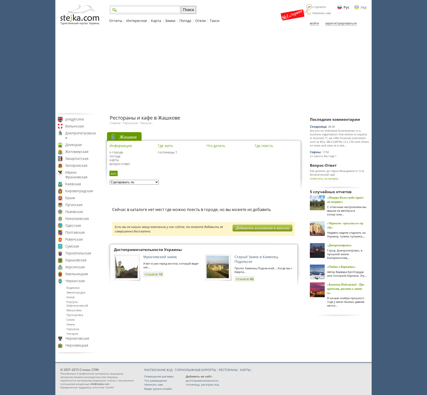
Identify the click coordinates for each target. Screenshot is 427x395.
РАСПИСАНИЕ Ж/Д (158, 370)
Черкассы (72, 329)
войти (314, 23)
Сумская (72, 246)
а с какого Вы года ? (323, 156)
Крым (70, 197)
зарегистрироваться (341, 23)
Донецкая (73, 144)
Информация (120, 145)
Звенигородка (75, 292)
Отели (200, 20)
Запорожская (76, 165)
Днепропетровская (80, 135)
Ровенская (74, 239)
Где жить (165, 145)
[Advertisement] (213, 69)
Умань (70, 324)
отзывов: (153, 274)
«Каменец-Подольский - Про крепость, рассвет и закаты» (345, 288)
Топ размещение (155, 380)
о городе (116, 152)
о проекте (319, 7)
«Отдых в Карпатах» (341, 267)
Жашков (145, 123)
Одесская (73, 225)
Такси (214, 20)
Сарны (315, 152)
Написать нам (321, 13)
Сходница (318, 126)
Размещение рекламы (158, 376)
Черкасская (75, 280)
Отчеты (115, 20)
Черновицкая (76, 345)
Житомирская (76, 151)
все (113, 173)
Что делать (215, 145)
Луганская (74, 204)
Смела (70, 319)
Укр (364, 7)
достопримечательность (202, 380)
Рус (346, 7)
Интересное (136, 20)
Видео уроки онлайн (158, 389)
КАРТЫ (245, 370)
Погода (185, 20)
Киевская (73, 184)
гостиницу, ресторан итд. (202, 384)
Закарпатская (76, 158)
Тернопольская (78, 253)
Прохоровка (74, 315)
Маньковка (74, 310)
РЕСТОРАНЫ (228, 370)
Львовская (74, 211)
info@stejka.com (99, 384)
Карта (156, 20)
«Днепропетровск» (339, 245)
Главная (115, 123)
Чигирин (72, 333)
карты (114, 160)
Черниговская (77, 338)
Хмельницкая (76, 273)
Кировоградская (79, 190)
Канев (70, 297)
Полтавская (75, 232)
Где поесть (264, 145)
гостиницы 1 (167, 152)
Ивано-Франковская (76, 174)
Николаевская (77, 218)
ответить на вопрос (324, 178)
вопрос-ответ (119, 164)
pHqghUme (74, 119)
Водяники (73, 288)
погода (114, 156)
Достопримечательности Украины (148, 249)
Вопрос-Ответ (323, 165)
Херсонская (75, 267)
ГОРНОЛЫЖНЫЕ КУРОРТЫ (195, 370)
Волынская (74, 126)
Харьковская (75, 260)
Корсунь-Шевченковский (77, 303)
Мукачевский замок (160, 256)
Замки (170, 20)
